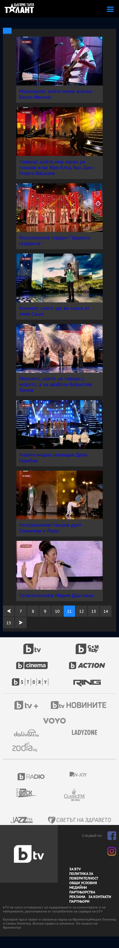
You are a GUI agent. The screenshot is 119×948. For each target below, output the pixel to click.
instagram (111, 851)
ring (87, 679)
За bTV (75, 869)
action (87, 662)
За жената (86, 732)
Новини (81, 706)
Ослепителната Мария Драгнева (56, 595)
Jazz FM (22, 820)
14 (105, 611)
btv (32, 645)
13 (93, 611)
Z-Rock (30, 793)
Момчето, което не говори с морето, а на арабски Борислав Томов (55, 384)
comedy (87, 645)
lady (32, 679)
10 (57, 611)
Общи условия (83, 883)
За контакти (99, 897)
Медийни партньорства (82, 890)
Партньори (79, 901)
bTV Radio (31, 776)
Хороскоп (26, 747)
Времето (27, 733)
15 (8, 622)
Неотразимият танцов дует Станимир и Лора (50, 528)
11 (69, 611)
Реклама (77, 897)
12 (81, 611)
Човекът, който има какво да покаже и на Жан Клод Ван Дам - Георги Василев (57, 167)
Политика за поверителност (83, 876)
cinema (32, 662)
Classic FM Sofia (90, 795)
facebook (111, 835)
